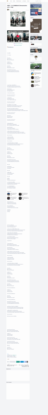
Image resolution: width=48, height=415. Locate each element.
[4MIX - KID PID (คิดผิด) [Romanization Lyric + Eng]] (20, 195)
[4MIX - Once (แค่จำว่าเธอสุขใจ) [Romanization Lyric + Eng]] (20, 199)
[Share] (28, 362)
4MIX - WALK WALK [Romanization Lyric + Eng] (13, 379)
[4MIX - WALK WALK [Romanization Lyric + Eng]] (9, 379)
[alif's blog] (7, 1)
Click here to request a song (18, 43)
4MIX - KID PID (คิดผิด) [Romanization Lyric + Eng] (25, 194)
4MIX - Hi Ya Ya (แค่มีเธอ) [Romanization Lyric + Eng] (13, 194)
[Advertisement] (18, 78)
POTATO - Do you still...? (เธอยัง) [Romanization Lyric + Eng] (37, 81)
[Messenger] (24, 362)
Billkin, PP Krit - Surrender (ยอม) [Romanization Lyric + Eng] (37, 73)
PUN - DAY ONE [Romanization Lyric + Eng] (37, 85)
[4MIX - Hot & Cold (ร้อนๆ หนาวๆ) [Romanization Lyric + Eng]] (8, 199)
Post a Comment (13, 361)
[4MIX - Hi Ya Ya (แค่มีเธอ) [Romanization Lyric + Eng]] (8, 195)
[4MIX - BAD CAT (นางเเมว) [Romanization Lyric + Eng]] (20, 379)
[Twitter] (27, 362)
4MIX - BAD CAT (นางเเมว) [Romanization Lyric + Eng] (24, 379)
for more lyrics (18, 45)
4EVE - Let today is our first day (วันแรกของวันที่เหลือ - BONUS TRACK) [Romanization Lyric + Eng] (24, 366)
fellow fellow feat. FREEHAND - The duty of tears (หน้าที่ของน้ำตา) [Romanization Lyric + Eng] (37, 78)
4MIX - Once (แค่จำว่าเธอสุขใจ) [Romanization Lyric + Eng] (25, 198)
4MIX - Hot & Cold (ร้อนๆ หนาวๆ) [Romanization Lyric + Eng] (13, 198)
